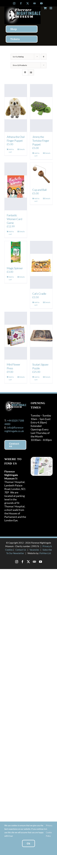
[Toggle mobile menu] (51, 8)
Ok (28, 843)
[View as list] (31, 72)
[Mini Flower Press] (16, 336)
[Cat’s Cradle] (41, 265)
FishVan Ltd (45, 553)
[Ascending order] (43, 57)
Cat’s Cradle (39, 293)
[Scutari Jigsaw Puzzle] (41, 336)
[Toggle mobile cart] (45, 8)
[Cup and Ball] (41, 174)
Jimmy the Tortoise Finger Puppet (40, 140)
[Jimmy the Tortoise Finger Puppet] (41, 108)
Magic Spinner (15, 268)
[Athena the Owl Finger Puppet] (16, 108)
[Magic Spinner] (16, 252)
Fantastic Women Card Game (14, 218)
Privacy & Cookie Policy (49, 830)
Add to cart (11, 150)
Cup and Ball (39, 189)
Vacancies (34, 549)
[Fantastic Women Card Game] (16, 186)
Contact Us (20, 549)
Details (22, 149)
